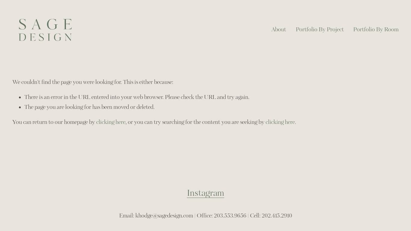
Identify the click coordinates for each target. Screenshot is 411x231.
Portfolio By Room (376, 29)
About (278, 29)
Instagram (205, 193)
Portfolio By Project (320, 29)
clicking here (110, 122)
